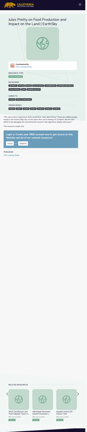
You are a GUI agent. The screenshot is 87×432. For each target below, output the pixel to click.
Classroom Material (15, 76)
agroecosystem (38, 85)
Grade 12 (57, 109)
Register (23, 143)
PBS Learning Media (23, 67)
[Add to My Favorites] (27, 390)
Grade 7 (19, 109)
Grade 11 (49, 109)
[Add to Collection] (27, 394)
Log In (9, 143)
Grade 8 (26, 109)
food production (14, 89)
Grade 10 (41, 109)
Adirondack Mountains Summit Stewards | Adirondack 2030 (41, 414)
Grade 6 (11, 109)
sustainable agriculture (65, 85)
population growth (34, 89)
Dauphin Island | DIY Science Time (64, 413)
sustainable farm (50, 85)
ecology (21, 85)
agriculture (13, 85)
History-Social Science (23, 99)
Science (11, 99)
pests (23, 89)
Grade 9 (33, 109)
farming (28, 85)
